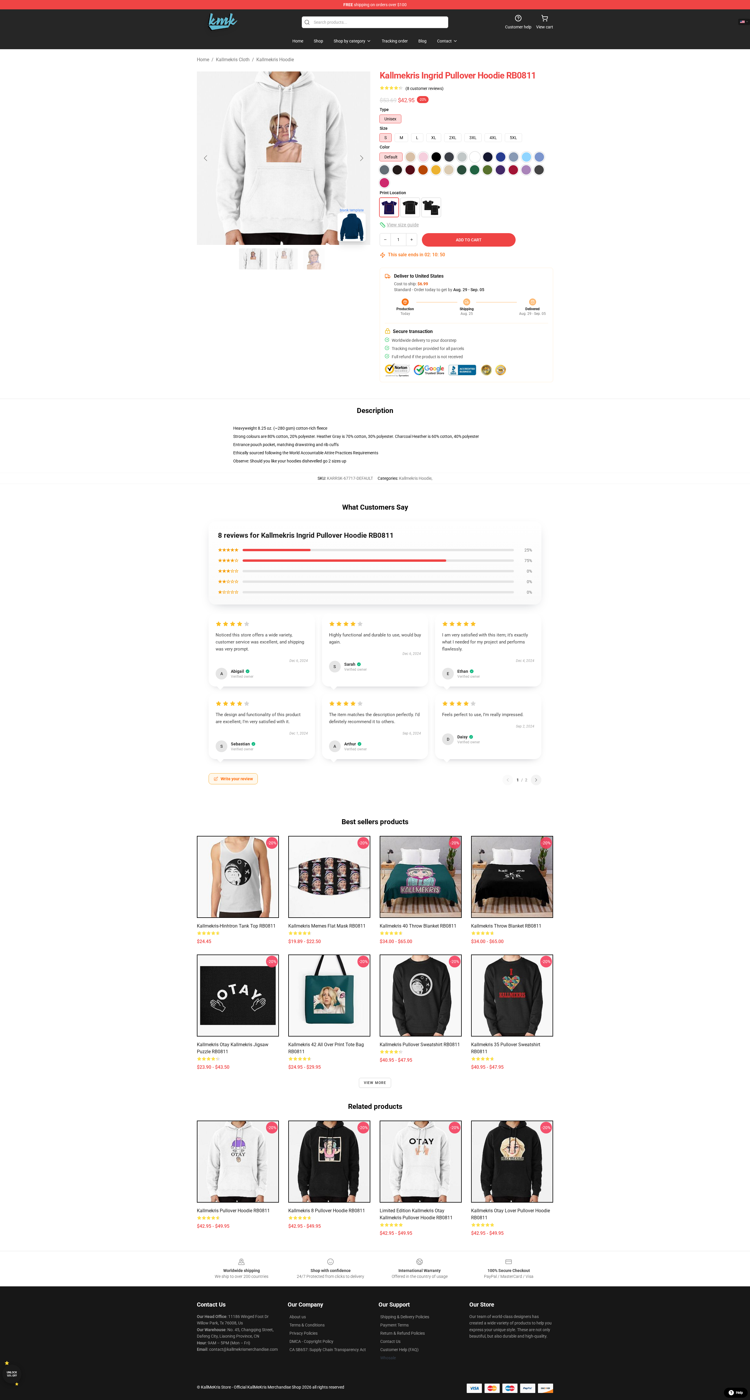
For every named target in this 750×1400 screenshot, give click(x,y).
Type (384, 109)
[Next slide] (361, 158)
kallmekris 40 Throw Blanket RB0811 (418, 926)
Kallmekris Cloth (233, 59)
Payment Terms (394, 1325)
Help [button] (739, 1393)
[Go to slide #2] (284, 258)
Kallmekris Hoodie (275, 59)
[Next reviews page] (536, 780)
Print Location (393, 192)
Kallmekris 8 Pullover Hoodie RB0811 (326, 1210)
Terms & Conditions (307, 1325)
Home (203, 59)
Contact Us (390, 1341)
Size (384, 128)
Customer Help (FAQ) (399, 1349)
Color (385, 147)
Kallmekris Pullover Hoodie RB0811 (233, 1210)
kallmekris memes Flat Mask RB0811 (327, 926)
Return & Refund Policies (402, 1333)
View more (375, 1083)
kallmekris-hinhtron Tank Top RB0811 (236, 926)
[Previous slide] (206, 158)
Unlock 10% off (12, 1374)
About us (297, 1316)
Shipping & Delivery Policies (404, 1316)
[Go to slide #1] (253, 258)
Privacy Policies (303, 1333)
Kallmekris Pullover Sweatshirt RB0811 (420, 1044)
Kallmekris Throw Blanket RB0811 (506, 926)
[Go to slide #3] (314, 258)
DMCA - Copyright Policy (311, 1341)
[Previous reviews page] (507, 780)
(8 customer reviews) (424, 88)
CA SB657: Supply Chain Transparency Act (327, 1349)
